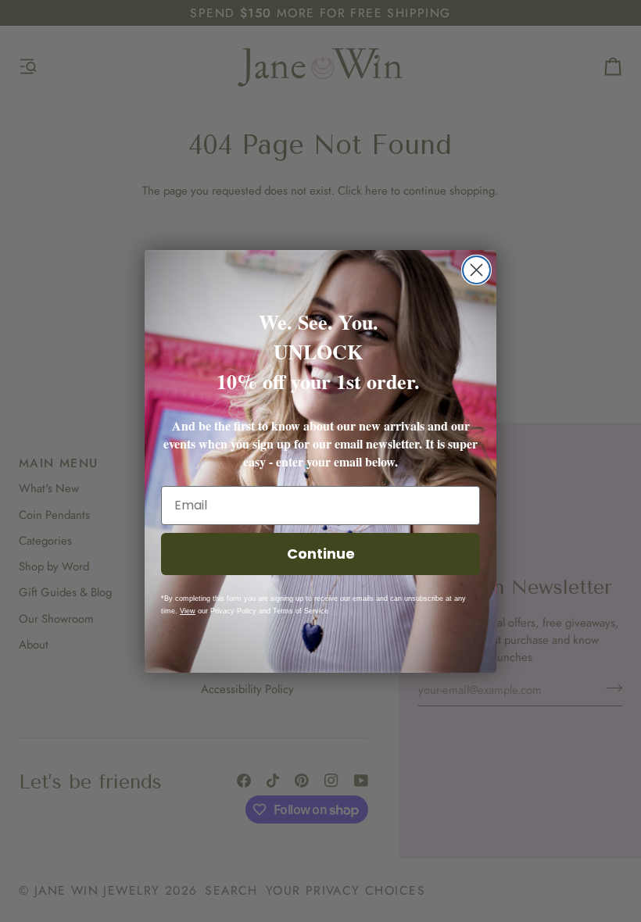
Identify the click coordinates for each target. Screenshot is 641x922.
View (187, 611)
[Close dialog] (476, 270)
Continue (321, 553)
